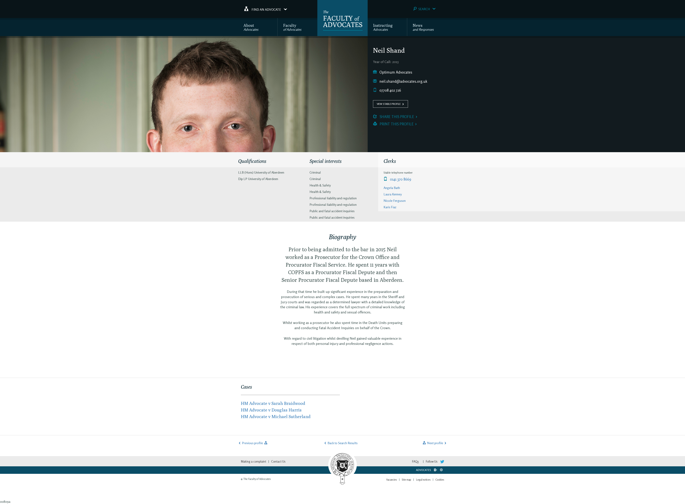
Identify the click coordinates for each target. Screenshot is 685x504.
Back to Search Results (342, 443)
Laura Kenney (393, 194)
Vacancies (391, 479)
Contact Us (278, 461)
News (423, 27)
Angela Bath (392, 188)
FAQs (415, 461)
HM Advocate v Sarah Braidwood (273, 403)
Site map (406, 479)
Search (424, 9)
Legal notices (423, 479)
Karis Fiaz (390, 207)
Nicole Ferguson (395, 201)
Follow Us (432, 461)
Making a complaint (253, 461)
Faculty (292, 27)
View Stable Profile (389, 103)
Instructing (383, 27)
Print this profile (396, 124)
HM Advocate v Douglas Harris (271, 409)
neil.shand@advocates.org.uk (403, 81)
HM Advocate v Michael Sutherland (276, 416)
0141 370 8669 (400, 179)
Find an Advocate (266, 9)
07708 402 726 (390, 90)
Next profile (434, 443)
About (250, 27)
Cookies (439, 479)
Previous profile (253, 443)
